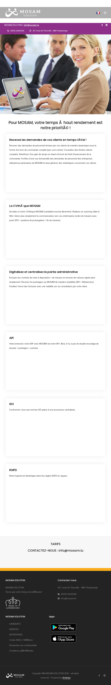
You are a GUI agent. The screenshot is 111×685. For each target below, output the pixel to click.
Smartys (67, 677)
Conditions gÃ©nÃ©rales (21, 650)
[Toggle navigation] (105, 13)
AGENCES (14, 629)
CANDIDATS (15, 624)
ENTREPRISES (16, 634)
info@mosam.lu (31, 25)
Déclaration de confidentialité (23, 645)
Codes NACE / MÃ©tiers (21, 640)
